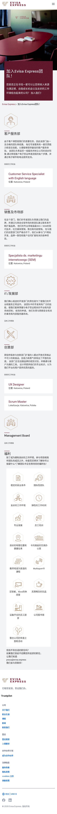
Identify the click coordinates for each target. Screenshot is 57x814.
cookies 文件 (8, 776)
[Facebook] (3, 800)
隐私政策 (6, 772)
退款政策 (6, 780)
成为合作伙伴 (7, 755)
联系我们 (6, 727)
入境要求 (6, 744)
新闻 (4, 723)
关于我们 (6, 710)
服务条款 (6, 767)
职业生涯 (6, 714)
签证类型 (6, 739)
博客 (4, 719)
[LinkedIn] (10, 800)
